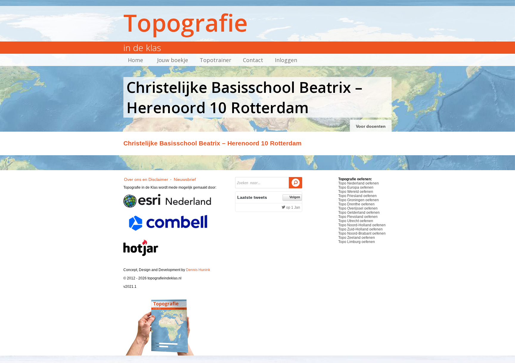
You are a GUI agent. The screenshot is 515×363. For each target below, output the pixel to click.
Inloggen (286, 60)
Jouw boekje (172, 60)
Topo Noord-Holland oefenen (362, 225)
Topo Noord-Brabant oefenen (362, 233)
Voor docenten (371, 126)
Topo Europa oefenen (355, 187)
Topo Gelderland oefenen (359, 212)
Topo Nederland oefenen (358, 183)
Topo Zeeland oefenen (356, 238)
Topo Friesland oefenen (357, 196)
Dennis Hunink (198, 270)
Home (135, 60)
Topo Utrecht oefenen (355, 221)
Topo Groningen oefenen (358, 200)
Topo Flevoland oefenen (358, 217)
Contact (253, 60)
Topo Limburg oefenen (356, 242)
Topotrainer (215, 60)
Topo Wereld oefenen (355, 192)
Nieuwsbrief (185, 179)
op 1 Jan (292, 207)
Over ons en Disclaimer (146, 179)
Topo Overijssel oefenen (358, 208)
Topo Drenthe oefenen (356, 204)
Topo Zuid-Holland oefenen (360, 229)
